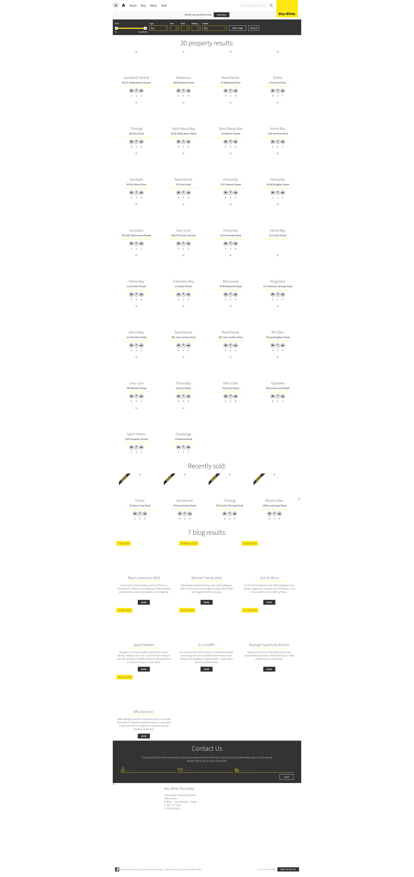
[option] (140, 497)
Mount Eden (274, 500)
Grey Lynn (183, 230)
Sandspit (136, 179)
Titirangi (136, 128)
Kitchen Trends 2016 (206, 578)
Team (132, 5)
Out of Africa (269, 578)
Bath (183, 23)
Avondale (136, 230)
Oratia (277, 77)
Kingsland (277, 281)
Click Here (221, 14)
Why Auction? (144, 711)
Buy (143, 5)
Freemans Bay (183, 281)
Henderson (184, 500)
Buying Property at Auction (269, 644)
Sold (164, 5)
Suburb (205, 23)
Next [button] (299, 499)
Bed (171, 23)
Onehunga (183, 434)
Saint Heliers (136, 434)
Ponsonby (230, 179)
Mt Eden (278, 332)
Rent (153, 5)
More (144, 602)
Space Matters (143, 644)
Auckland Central (136, 77)
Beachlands (230, 77)
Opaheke (277, 383)
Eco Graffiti (207, 644)
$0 (116, 32)
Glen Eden (230, 383)
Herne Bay (277, 128)
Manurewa (230, 281)
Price (117, 23)
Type (151, 23)
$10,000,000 (142, 32)
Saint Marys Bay (183, 128)
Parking (195, 23)
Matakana (183, 77)
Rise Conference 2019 (144, 578)
